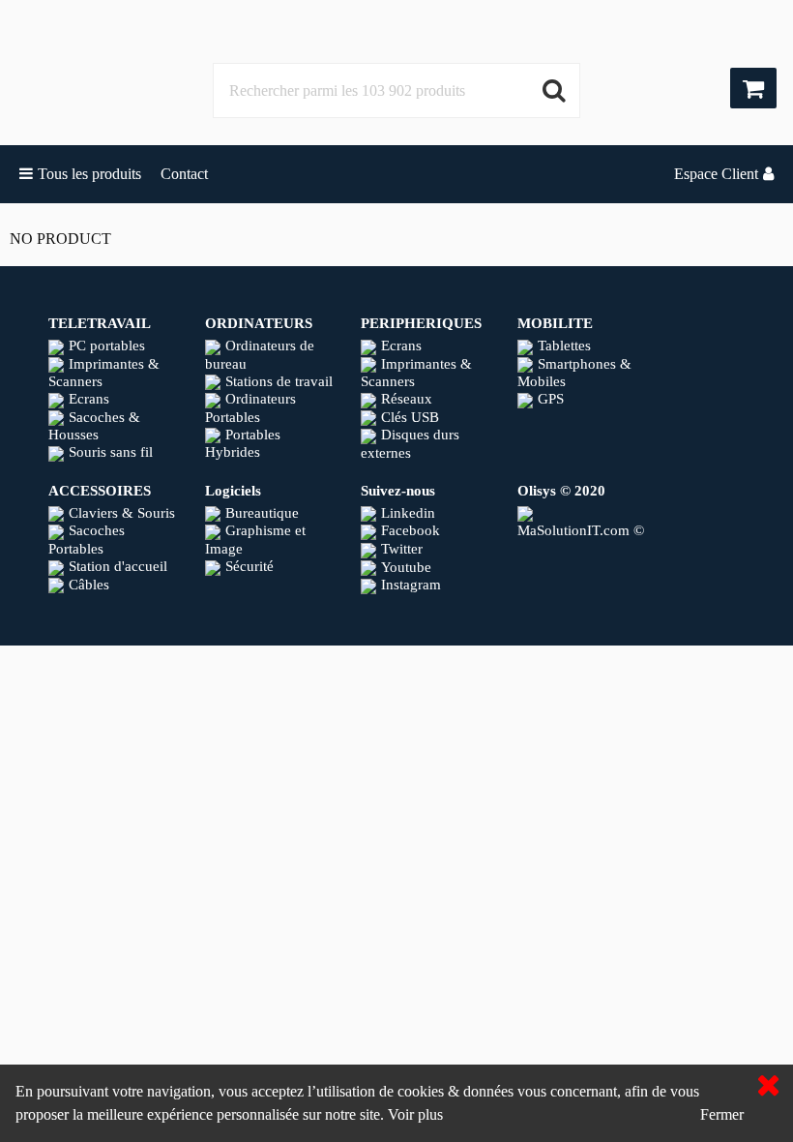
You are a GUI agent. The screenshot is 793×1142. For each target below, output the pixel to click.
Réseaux (406, 398)
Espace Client (716, 173)
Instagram (411, 584)
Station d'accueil (118, 566)
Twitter (402, 548)
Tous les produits (89, 173)
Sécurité (249, 566)
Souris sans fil (111, 452)
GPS (551, 398)
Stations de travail (279, 381)
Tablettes (564, 345)
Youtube (406, 567)
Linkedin (408, 513)
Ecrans (89, 398)
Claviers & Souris (122, 513)
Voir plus (415, 1114)
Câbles (89, 584)
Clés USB (410, 417)
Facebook (410, 530)
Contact (184, 173)
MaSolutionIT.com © (580, 530)
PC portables (107, 345)
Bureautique (262, 513)
